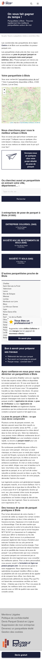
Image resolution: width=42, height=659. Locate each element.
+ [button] (4, 89)
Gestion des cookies (12, 631)
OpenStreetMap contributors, (27, 122)
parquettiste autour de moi (29, 79)
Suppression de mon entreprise (18, 624)
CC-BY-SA (37, 122)
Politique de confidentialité (15, 617)
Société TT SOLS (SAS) (21, 258)
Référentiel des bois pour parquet (20, 356)
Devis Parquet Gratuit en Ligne (18, 621)
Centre (25, 36)
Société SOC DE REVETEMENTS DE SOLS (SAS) (21, 241)
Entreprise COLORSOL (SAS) (21, 224)
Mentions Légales (11, 614)
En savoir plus (24, 338)
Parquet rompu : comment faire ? (20, 361)
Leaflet (11, 122)
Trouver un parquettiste (14, 36)
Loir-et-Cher (31, 36)
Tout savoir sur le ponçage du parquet (22, 359)
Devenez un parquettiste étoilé (17, 628)
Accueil (4, 36)
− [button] (4, 92)
